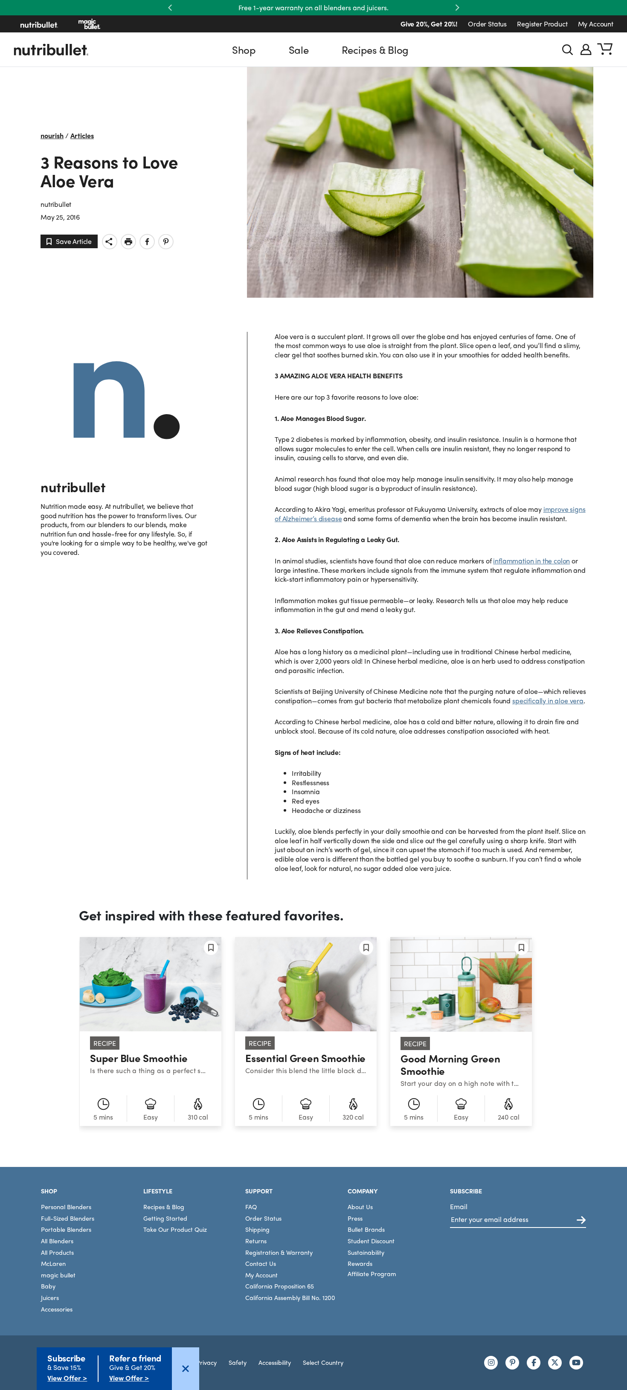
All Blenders (57, 1240)
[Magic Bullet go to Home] (89, 23)
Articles (82, 135)
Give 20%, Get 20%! (429, 24)
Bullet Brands (366, 1229)
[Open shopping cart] (604, 49)
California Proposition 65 (279, 1286)
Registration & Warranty (279, 1252)
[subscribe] (581, 1220)
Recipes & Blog (375, 49)
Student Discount (371, 1240)
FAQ (251, 1206)
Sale (299, 49)
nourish (52, 135)
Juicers (50, 1297)
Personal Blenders (66, 1206)
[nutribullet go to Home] (39, 24)
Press (355, 1218)
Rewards (360, 1263)
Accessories (57, 1309)
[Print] (128, 241)
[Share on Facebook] (147, 241)
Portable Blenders (66, 1229)
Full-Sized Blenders (67, 1218)
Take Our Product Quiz (175, 1229)
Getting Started (165, 1218)
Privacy (206, 1362)
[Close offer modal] (185, 1368)
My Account (595, 24)
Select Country (323, 1362)
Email (458, 1206)
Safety (238, 1362)
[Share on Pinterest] (166, 241)
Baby (48, 1286)
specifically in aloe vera (547, 700)
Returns (256, 1240)
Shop (244, 49)
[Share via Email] (109, 241)
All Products (57, 1252)
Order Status (487, 24)
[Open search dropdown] (567, 49)
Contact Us (260, 1263)
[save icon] (211, 947)
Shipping (257, 1229)
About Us (360, 1206)
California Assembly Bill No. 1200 (290, 1297)
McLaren (53, 1263)
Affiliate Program (372, 1273)
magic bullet (58, 1275)
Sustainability (366, 1252)
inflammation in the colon (531, 561)
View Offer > (67, 1378)
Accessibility (274, 1362)
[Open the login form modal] (586, 49)
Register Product (542, 24)
